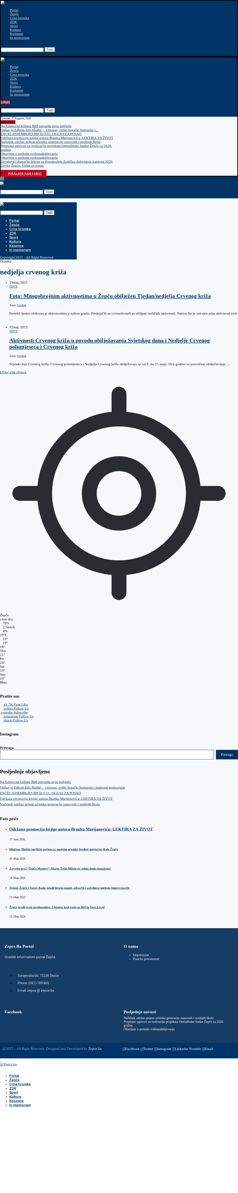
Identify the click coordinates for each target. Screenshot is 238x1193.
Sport (14, 26)
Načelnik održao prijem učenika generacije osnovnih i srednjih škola (50, 142)
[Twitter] (5, 169)
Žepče (14, 14)
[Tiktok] (14, 169)
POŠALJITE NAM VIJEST (24, 173)
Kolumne (16, 34)
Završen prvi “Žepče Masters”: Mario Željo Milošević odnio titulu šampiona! (60, 868)
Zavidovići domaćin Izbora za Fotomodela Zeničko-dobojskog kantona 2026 (56, 161)
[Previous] (17, 122)
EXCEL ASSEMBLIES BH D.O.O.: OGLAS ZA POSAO (41, 134)
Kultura (15, 30)
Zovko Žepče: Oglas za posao (22, 165)
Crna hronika (19, 18)
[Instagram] (9, 169)
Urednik (21, 305)
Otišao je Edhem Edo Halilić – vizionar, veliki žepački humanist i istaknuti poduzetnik (62, 787)
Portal (14, 10)
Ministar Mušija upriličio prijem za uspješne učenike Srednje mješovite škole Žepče (63, 849)
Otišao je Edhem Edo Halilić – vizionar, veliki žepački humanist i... (49, 130)
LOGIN (5, 102)
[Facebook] (2, 169)
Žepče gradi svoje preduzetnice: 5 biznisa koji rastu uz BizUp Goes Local (57, 907)
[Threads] (18, 169)
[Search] (2, 45)
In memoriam (20, 38)
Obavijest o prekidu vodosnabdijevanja (29, 154)
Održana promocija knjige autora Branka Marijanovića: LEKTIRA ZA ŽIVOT (57, 138)
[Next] (21, 122)
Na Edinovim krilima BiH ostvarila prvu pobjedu (36, 126)
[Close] (2, 54)
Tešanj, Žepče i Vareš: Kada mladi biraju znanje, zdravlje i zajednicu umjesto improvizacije (69, 888)
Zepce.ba (95, 1048)
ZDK (13, 22)
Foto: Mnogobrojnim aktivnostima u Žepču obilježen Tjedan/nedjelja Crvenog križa (110, 296)
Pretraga (7, 748)
